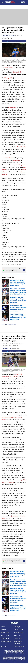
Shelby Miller (17, 72)
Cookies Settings (19, 646)
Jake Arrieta (9, 68)
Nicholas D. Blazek (8, 35)
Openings (17, 627)
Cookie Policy (18, 638)
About (3, 627)
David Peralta (21, 147)
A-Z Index (4, 646)
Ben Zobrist (16, 160)
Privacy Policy (18, 635)
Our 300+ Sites (18, 629)
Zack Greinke (12, 108)
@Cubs (7, 195)
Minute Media (10, 650)
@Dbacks (8, 223)
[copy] (11, 38)
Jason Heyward (20, 165)
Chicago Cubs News (11, 324)
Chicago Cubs (8, 78)
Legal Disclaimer (6, 641)
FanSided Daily (18, 632)
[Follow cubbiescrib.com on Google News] (24, 270)
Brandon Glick (7, 348)
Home (3, 324)
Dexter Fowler (9, 158)
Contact (3, 629)
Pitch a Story (5, 635)
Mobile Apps (5, 632)
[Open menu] (2, 2)
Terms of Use (5, 638)
